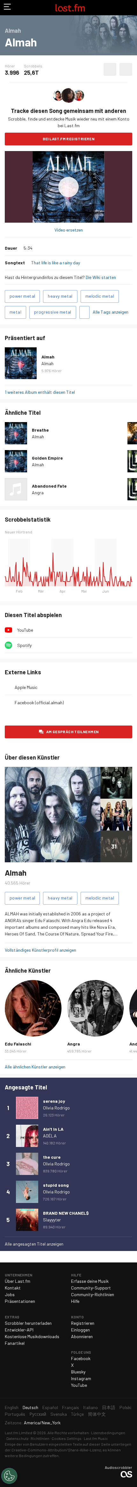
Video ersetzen (68, 230)
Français (70, 1407)
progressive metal (52, 312)
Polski (125, 1407)
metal (15, 312)
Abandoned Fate (49, 486)
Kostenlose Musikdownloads (32, 1336)
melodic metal (99, 296)
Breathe (40, 430)
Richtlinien (40, 1438)
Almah (47, 356)
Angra (38, 492)
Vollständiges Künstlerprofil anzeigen (40, 950)
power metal (22, 296)
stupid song (56, 1185)
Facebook (80, 1358)
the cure (52, 1157)
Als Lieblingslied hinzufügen (110, 69)
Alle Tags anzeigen (110, 312)
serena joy (54, 1101)
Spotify (24, 645)
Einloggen (80, 1329)
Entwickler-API (19, 1329)
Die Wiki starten (101, 277)
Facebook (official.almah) (39, 702)
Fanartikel (15, 1343)
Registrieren (82, 1323)
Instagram (81, 1378)
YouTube (25, 630)
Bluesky (78, 1371)
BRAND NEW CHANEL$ (66, 1213)
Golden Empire (47, 458)
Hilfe (75, 1301)
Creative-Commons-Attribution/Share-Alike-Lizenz (56, 1450)
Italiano (90, 1407)
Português (15, 1414)
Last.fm (70, 7)
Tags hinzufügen (84, 312)
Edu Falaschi (18, 1043)
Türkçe (77, 1414)
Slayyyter (52, 1219)
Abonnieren (82, 1336)
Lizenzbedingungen (108, 1432)
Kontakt (13, 1287)
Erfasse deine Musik (90, 1281)
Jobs (10, 1294)
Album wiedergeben (68, 187)
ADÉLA (50, 1135)
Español (50, 1407)
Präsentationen (20, 1301)
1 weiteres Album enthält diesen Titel (40, 392)
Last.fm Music (96, 1438)
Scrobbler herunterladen (28, 1323)
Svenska (58, 1414)
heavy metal (60, 296)
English (11, 1407)
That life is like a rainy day (55, 262)
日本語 (108, 1407)
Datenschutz (17, 1438)
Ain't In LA (53, 1129)
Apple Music (26, 687)
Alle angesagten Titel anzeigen (34, 1244)
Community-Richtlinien (92, 1294)
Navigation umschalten (7, 7)
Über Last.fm (17, 1281)
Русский (37, 1414)
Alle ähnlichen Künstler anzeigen (35, 1066)
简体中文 (97, 1414)
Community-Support (91, 1287)
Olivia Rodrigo (56, 1107)
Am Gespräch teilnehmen (72, 731)
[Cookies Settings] (9, 1476)
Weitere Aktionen (125, 69)
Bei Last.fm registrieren (69, 138)
